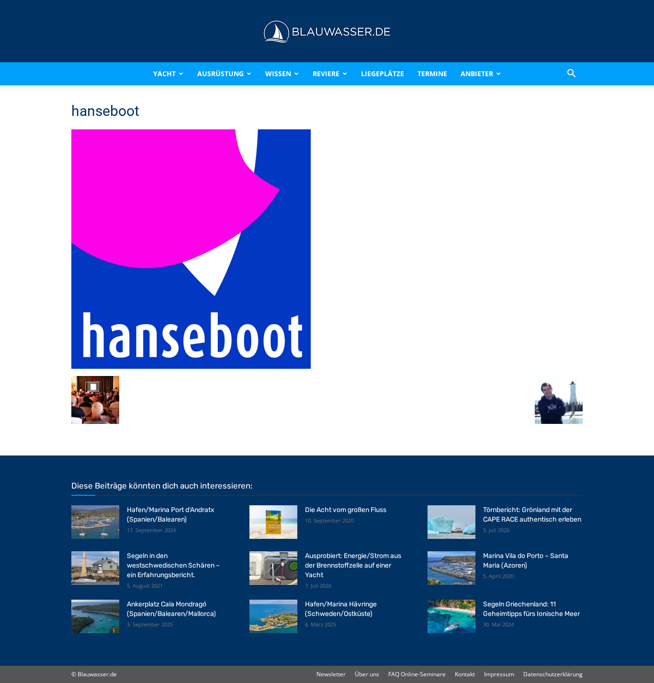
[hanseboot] (191, 366)
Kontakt (465, 674)
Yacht (164, 73)
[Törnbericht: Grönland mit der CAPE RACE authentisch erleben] (451, 522)
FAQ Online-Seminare (417, 674)
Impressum (499, 674)
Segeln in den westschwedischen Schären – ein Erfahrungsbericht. (173, 565)
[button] (571, 73)
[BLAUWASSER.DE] (327, 31)
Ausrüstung (220, 73)
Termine (432, 73)
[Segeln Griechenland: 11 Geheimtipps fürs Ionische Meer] (451, 616)
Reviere (326, 73)
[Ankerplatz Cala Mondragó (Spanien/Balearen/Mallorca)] (95, 616)
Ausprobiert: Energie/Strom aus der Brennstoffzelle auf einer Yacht (353, 565)
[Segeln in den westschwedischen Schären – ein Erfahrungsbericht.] (95, 568)
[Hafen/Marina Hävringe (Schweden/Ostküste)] (273, 616)
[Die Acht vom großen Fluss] (273, 522)
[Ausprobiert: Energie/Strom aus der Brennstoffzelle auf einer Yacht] (273, 568)
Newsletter (331, 674)
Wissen (278, 73)
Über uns (367, 674)
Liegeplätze (382, 73)
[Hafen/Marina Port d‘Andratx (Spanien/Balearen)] (95, 522)
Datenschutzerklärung (553, 674)
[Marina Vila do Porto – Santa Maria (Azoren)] (451, 568)
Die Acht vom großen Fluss (345, 510)
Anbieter (477, 73)
